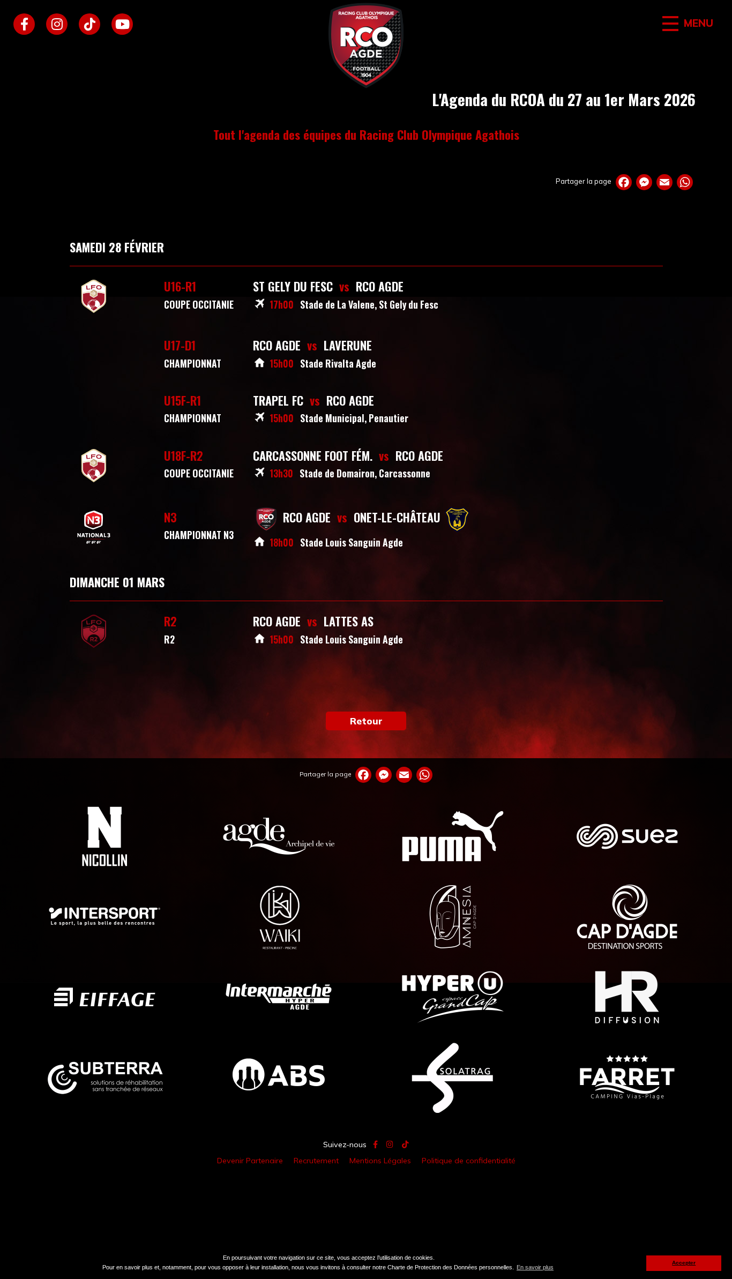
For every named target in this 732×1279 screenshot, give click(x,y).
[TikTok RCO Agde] (89, 24)
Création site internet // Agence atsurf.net (366, 1186)
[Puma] (453, 836)
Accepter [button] (684, 1263)
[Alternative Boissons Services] (279, 1077)
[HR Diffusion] (627, 996)
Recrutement (316, 1160)
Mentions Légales (380, 1160)
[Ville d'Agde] (279, 836)
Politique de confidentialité (469, 1160)
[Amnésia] (453, 916)
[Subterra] (104, 1077)
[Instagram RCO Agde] (57, 24)
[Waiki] (279, 916)
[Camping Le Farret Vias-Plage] (627, 1077)
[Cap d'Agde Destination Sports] (627, 916)
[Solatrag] (453, 1077)
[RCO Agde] (366, 45)
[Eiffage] (104, 996)
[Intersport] (104, 916)
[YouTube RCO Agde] (122, 24)
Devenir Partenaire (250, 1160)
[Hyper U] (453, 996)
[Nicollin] (104, 836)
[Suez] (627, 836)
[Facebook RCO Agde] (24, 24)
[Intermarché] (279, 996)
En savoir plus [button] (535, 1267)
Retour (366, 721)
